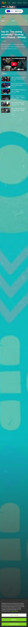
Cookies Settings (14, 615)
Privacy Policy (14, 611)
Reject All (14, 619)
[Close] (26, 601)
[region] (14, 613)
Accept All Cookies (14, 624)
